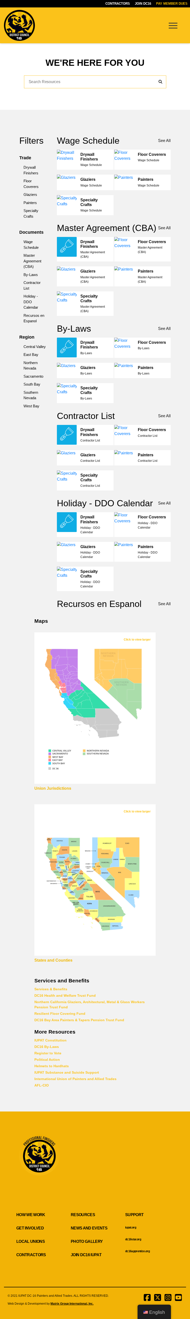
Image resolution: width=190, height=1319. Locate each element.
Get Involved (30, 1228)
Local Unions (30, 1241)
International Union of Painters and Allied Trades (75, 1079)
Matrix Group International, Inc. (72, 1303)
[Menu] (173, 25)
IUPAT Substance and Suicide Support (66, 1072)
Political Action (47, 1060)
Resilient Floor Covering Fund (59, 1014)
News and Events (89, 1228)
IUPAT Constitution (50, 1040)
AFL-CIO (41, 1085)
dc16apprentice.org (137, 1251)
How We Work (30, 1215)
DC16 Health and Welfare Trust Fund (65, 995)
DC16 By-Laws (46, 1047)
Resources (83, 1215)
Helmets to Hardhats (51, 1066)
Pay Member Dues (172, 3)
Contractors (117, 3)
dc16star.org (133, 1239)
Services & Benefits (50, 989)
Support (134, 1215)
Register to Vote (47, 1053)
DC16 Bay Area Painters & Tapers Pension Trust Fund (79, 1020)
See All (164, 141)
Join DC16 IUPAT (86, 1255)
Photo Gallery (87, 1241)
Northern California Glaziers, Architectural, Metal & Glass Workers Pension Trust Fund (89, 1004)
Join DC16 (143, 3)
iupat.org (130, 1227)
